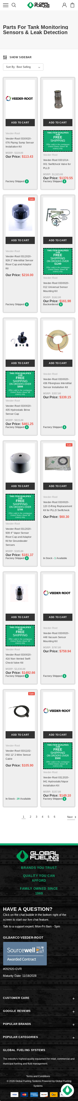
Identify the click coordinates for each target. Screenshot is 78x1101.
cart (72, 5)
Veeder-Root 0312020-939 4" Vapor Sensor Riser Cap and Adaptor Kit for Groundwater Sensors (19, 537)
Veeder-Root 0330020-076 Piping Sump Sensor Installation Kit (20, 142)
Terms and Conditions (38, 1076)
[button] (67, 1090)
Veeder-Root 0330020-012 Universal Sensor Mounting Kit (56, 287)
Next (70, 817)
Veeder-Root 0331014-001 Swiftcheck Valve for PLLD (57, 164)
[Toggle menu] (5, 5)
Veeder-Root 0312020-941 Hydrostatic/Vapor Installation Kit (56, 781)
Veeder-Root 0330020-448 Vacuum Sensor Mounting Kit (56, 637)
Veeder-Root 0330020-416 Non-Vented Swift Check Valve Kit (19, 658)
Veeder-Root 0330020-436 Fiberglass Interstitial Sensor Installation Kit (57, 383)
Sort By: (11, 66)
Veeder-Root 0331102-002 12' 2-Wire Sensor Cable (18, 754)
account (64, 5)
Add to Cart (20, 122)
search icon (13, 5)
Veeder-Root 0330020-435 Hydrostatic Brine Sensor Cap (19, 410)
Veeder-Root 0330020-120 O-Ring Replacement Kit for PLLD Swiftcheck (57, 506)
